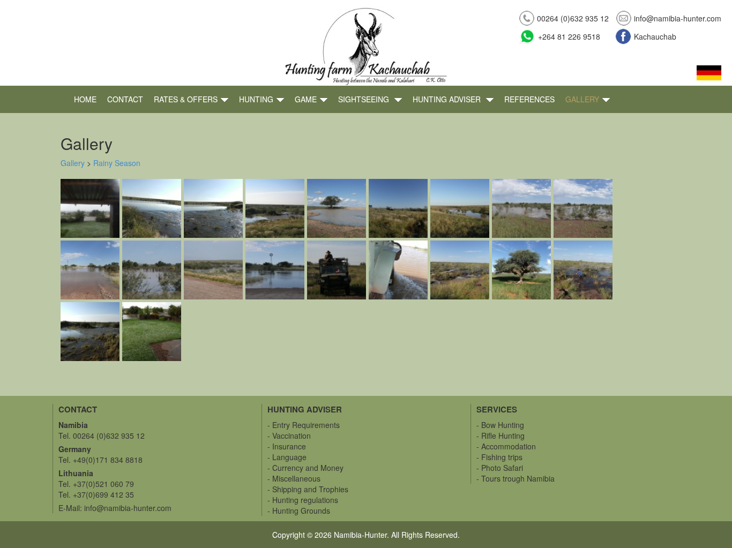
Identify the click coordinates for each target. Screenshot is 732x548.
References (529, 99)
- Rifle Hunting (500, 435)
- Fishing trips (499, 457)
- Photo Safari (499, 467)
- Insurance (286, 446)
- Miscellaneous (293, 478)
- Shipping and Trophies (307, 489)
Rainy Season (116, 162)
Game (306, 99)
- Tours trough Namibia (515, 478)
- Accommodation (506, 446)
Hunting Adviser (448, 99)
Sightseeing (364, 99)
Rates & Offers (186, 99)
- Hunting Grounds (298, 510)
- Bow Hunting (500, 424)
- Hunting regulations (302, 499)
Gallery (582, 99)
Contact (125, 99)
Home (85, 99)
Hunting (256, 99)
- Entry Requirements (303, 424)
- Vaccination (289, 435)
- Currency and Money (305, 467)
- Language (287, 457)
